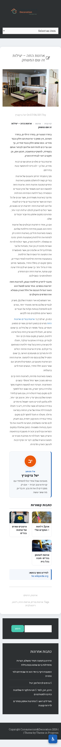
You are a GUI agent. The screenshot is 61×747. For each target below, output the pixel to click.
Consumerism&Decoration (30, 11)
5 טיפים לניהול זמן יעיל (40, 682)
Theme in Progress (47, 732)
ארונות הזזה (24, 602)
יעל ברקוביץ (30, 475)
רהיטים (27, 595)
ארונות (38, 123)
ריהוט (15, 602)
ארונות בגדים (37, 602)
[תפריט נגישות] (52, 738)
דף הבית (48, 123)
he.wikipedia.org (40, 576)
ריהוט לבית (30, 605)
